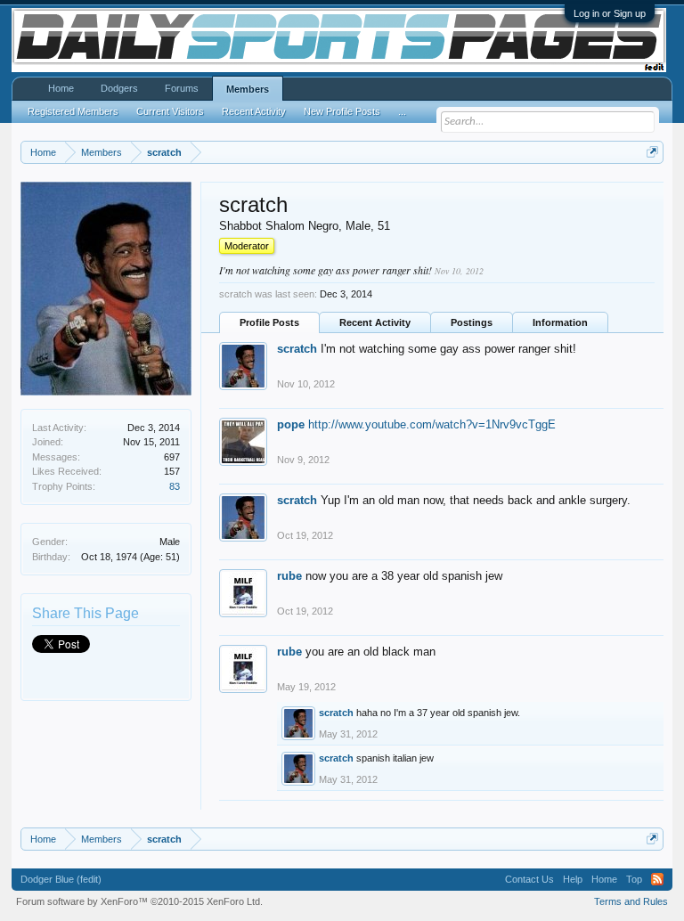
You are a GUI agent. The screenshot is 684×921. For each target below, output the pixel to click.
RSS (657, 879)
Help (572, 879)
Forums (182, 88)
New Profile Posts (342, 111)
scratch (297, 348)
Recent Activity (375, 322)
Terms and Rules (631, 901)
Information (560, 322)
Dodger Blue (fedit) (61, 879)
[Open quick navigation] (652, 152)
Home (61, 88)
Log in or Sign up (610, 13)
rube (289, 576)
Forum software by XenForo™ (139, 901)
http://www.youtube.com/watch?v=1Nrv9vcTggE (432, 424)
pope (291, 424)
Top (634, 879)
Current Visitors (170, 111)
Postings (472, 322)
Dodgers (119, 88)
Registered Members (73, 111)
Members (247, 89)
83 (174, 486)
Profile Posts (269, 322)
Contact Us (529, 879)
